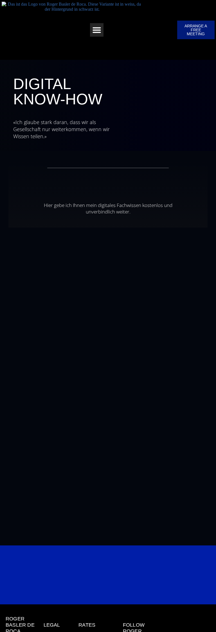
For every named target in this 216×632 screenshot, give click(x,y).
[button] (97, 30)
